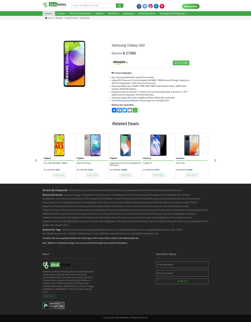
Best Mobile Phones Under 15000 (58, 233)
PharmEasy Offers (114, 217)
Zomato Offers (109, 195)
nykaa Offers (200, 210)
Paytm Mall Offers (154, 202)
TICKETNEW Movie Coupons (74, 221)
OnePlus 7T (147, 163)
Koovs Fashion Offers (52, 202)
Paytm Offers (83, 199)
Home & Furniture (147, 13)
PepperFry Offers (51, 206)
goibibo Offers (49, 225)
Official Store (172, 199)
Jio (186, 221)
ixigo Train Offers (152, 221)
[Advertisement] (18, 68)
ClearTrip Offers (98, 199)
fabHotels (129, 210)
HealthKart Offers (96, 202)
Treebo (111, 210)
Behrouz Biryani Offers (151, 210)
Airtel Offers (167, 221)
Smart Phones (71, 18)
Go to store (181, 63)
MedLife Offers (81, 217)
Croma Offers (167, 206)
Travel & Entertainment (79, 13)
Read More (49, 296)
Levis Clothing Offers (114, 202)
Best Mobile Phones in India (138, 230)
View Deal (59, 175)
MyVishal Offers (79, 202)
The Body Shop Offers (68, 214)
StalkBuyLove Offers (184, 214)
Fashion (99, 13)
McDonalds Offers (156, 199)
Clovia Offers (116, 214)
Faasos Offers (186, 210)
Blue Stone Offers (180, 195)
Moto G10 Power (84, 163)
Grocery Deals (118, 230)
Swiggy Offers (80, 195)
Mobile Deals (68, 230)
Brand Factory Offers (133, 221)
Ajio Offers (169, 202)
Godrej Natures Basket (149, 206)
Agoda (104, 210)
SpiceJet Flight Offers (186, 202)
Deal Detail (84, 18)
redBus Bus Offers (167, 217)
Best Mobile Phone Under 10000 (167, 230)
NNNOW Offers (49, 214)
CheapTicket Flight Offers (54, 210)
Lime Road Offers (131, 214)
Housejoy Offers (150, 217)
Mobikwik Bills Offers (135, 202)
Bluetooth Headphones (147, 233)
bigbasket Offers (114, 221)
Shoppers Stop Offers (164, 214)
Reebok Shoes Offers (70, 206)
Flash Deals (105, 230)
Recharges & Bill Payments (172, 13)
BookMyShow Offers (52, 199)
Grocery (60, 13)
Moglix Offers (181, 206)
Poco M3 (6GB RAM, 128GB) (55, 163)
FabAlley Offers (50, 217)
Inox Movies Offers (96, 221)
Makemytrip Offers (126, 195)
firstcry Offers (69, 199)
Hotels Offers (74, 210)
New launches (190, 6)
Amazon (68, 195)
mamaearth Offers (198, 221)
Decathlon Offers (171, 210)
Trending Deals (92, 230)
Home (50, 18)
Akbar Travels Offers (117, 199)
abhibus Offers (184, 217)
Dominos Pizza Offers (189, 199)
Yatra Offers (147, 214)
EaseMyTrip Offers (51, 221)
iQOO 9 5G (180, 163)
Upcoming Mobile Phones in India (121, 233)
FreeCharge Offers (145, 195)
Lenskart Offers (65, 217)
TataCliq (119, 210)
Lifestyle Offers (86, 214)
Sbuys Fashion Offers (108, 206)
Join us (182, 281)
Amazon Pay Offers (137, 199)
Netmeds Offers (97, 217)
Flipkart (67, 202)
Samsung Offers (88, 206)
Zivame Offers (102, 214)
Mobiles (48, 13)
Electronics (113, 13)
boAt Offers (62, 225)
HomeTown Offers (132, 217)
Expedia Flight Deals (90, 210)
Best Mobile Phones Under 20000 (89, 233)
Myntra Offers (94, 195)
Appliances (128, 13)
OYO (137, 210)
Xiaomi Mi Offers (163, 195)
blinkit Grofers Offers (128, 206)
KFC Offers (179, 221)
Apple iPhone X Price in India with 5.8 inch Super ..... (125, 164)
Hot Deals (79, 230)
